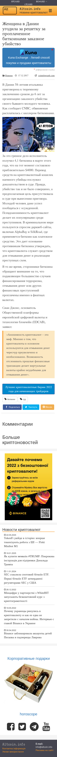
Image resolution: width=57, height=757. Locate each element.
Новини (9, 75)
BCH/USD (40, 1)
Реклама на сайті (44, 750)
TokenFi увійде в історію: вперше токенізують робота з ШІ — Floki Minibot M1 (24, 542)
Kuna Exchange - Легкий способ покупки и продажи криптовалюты (28, 60)
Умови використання (13, 751)
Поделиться (14, 407)
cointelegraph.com (46, 75)
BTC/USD (15, 1)
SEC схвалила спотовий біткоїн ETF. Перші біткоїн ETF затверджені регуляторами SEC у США (26, 578)
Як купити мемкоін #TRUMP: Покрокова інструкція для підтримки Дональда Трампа (29, 560)
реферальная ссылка (44, 69)
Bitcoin (48, 407)
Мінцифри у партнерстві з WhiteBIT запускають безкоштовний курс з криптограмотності (26, 596)
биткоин (11, 399)
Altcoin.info (13, 744)
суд (24, 399)
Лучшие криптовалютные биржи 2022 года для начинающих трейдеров (28, 389)
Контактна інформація (13, 748)
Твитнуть (32, 407)
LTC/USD (28, 4)
